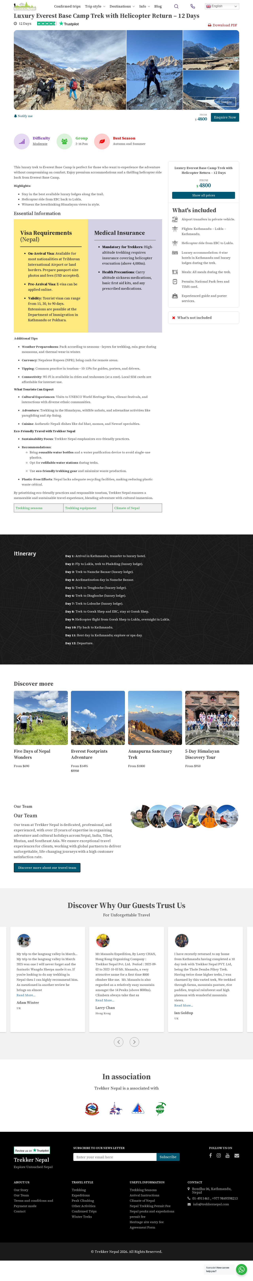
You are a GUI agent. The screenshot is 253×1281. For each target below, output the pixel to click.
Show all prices (203, 195)
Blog (158, 6)
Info (142, 6)
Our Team (21, 1195)
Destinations (120, 6)
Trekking (79, 1190)
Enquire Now (225, 117)
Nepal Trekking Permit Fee (150, 1206)
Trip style (93, 6)
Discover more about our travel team (47, 867)
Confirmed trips (67, 6)
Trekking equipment (80, 508)
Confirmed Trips (84, 1211)
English (216, 6)
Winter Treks (82, 1216)
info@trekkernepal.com (210, 1204)
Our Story (21, 1190)
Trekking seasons (29, 508)
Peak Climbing (83, 1200)
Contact (19, 1211)
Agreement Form (142, 1227)
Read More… (26, 1000)
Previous (18, 718)
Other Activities (83, 1206)
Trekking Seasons (143, 1190)
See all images (221, 102)
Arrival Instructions (144, 1195)
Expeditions (81, 1195)
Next (234, 718)
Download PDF (225, 25)
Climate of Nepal (127, 508)
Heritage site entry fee (147, 1222)
